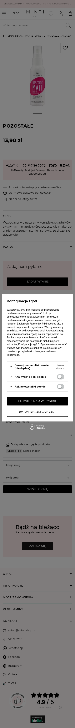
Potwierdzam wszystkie (37, 401)
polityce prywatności (33, 330)
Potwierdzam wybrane (37, 412)
